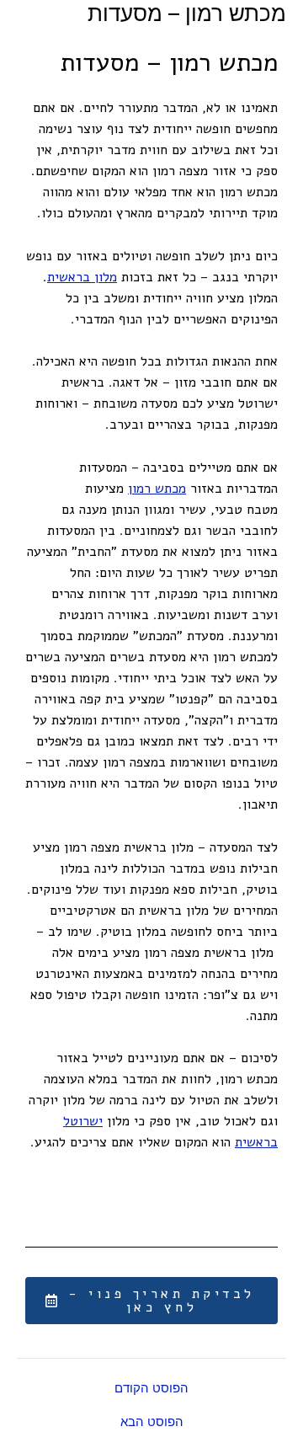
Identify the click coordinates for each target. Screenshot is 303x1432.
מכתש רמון (157, 488)
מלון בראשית (82, 277)
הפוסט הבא (151, 1421)
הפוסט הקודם (151, 1387)
